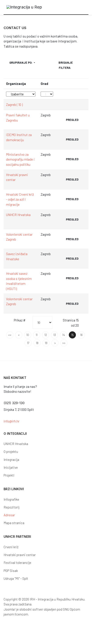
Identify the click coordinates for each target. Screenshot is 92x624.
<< (9, 335)
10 (27, 335)
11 (37, 335)
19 (46, 343)
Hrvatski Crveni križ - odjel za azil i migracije (20, 199)
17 (28, 343)
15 (72, 335)
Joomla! (10, 609)
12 (45, 335)
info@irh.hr (11, 421)
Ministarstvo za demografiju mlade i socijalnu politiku (20, 159)
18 (37, 343)
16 (81, 335)
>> (63, 343)
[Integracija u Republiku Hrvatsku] (24, 7)
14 (63, 335)
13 (54, 335)
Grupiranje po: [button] (21, 62)
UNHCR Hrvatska (18, 215)
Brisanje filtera (66, 65)
